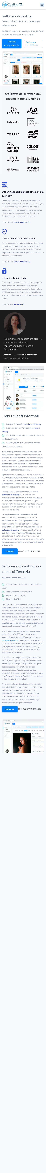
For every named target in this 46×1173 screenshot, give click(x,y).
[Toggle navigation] (42, 5)
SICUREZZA (18, 304)
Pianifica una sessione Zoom (32, 43)
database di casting (32, 424)
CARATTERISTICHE (22, 222)
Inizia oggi (10, 551)
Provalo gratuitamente (11, 43)
